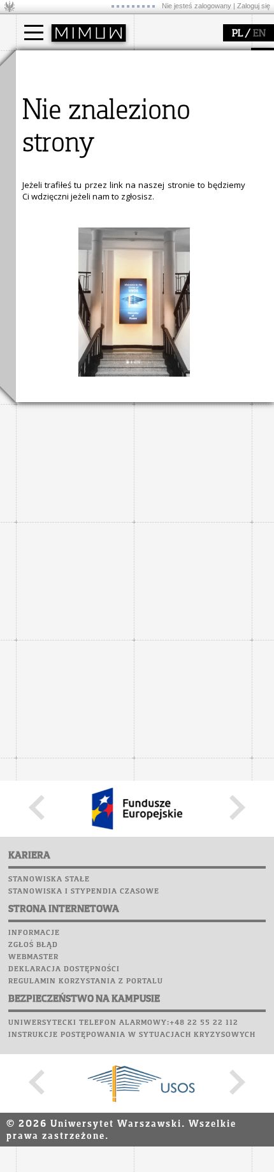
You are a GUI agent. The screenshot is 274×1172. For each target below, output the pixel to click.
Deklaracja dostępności (64, 969)
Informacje (34, 933)
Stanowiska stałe (49, 879)
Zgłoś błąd (33, 945)
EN (259, 34)
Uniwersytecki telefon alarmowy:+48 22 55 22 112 (123, 1023)
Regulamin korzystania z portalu (85, 981)
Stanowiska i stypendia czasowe (83, 891)
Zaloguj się (253, 6)
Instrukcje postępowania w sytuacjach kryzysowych (132, 1035)
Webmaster (33, 957)
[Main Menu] (34, 32)
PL (237, 34)
